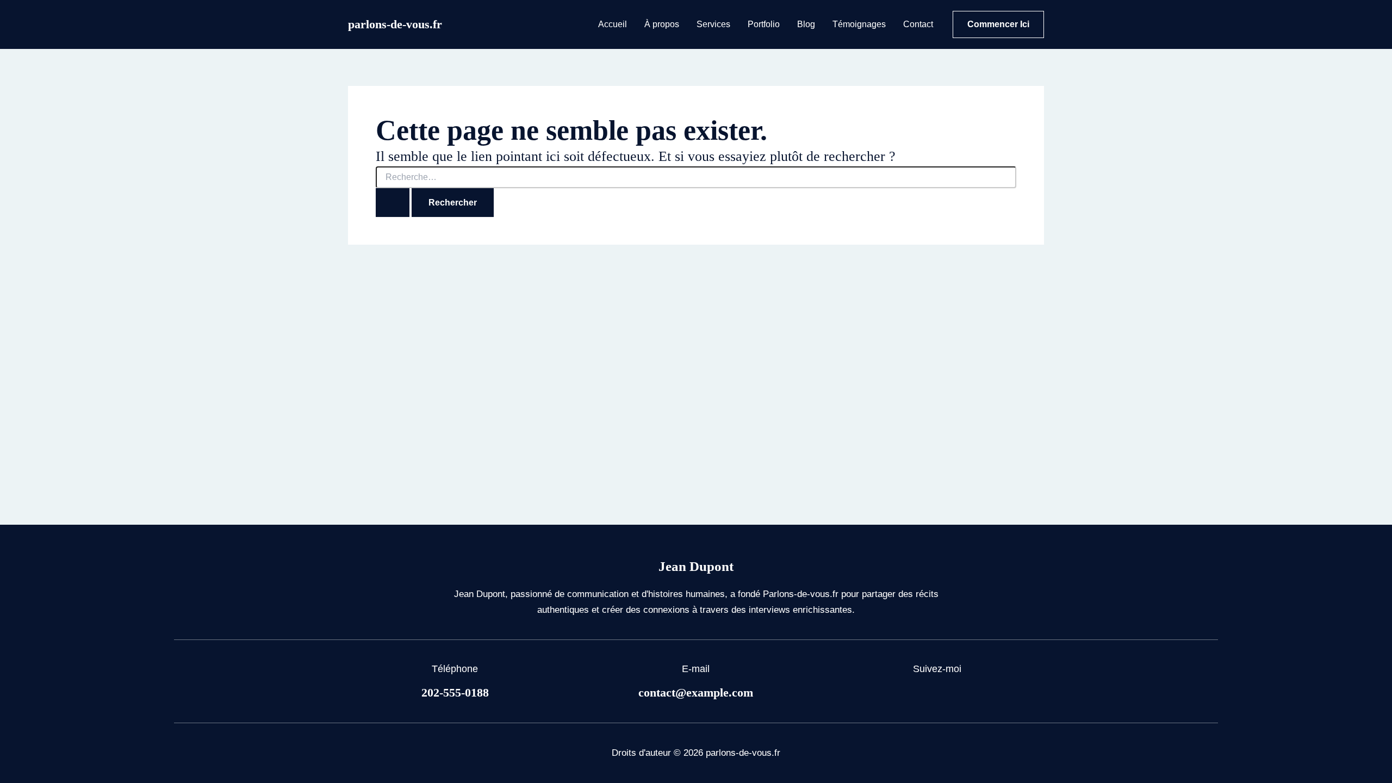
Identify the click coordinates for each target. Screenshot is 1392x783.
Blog (806, 24)
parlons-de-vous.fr (395, 24)
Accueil (612, 24)
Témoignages (859, 24)
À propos (661, 24)
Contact (918, 24)
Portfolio (764, 24)
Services (713, 24)
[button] (998, 24)
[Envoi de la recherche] (392, 202)
